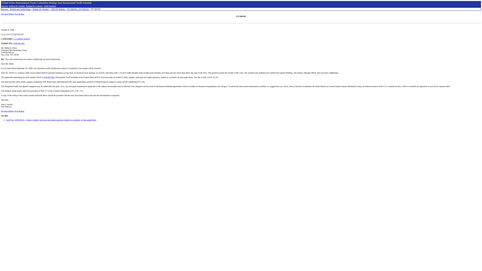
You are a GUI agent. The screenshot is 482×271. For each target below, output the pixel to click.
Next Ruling (19, 14)
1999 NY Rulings (58, 9)
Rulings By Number (17, 6)
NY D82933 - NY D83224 (78, 9)
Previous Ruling (7, 14)
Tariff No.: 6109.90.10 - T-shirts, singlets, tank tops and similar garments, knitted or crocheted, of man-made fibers (51, 120)
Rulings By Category (34, 6)
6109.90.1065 (19, 43)
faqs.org (5, 6)
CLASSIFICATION (22, 39)
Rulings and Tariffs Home (20, 9)
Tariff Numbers (50, 6)
